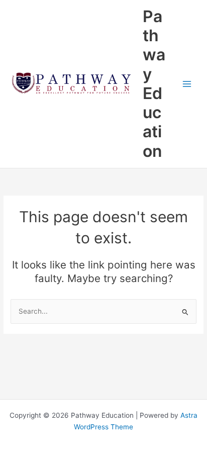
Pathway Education (154, 84)
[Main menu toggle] (187, 84)
